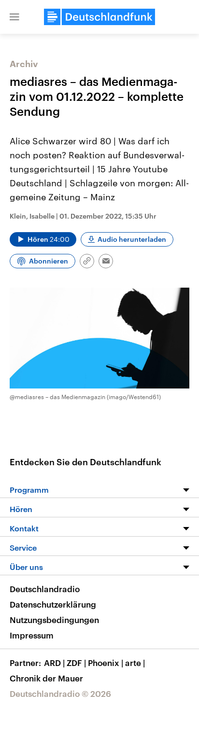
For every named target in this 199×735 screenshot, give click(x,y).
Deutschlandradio (45, 589)
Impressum (32, 635)
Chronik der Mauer (46, 678)
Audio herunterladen (132, 239)
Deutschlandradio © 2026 (60, 693)
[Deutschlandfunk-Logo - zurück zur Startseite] (99, 17)
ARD (54, 662)
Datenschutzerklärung (53, 604)
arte (135, 662)
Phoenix (105, 662)
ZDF (76, 662)
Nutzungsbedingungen (54, 619)
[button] (14, 17)
